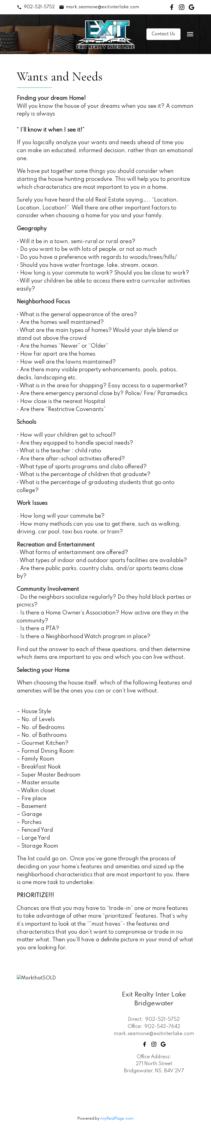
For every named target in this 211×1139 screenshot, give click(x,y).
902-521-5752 (39, 7)
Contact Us (163, 34)
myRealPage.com (117, 1119)
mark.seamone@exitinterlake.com (102, 7)
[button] (35, 7)
